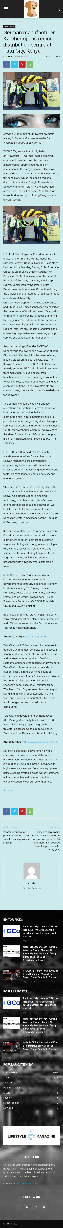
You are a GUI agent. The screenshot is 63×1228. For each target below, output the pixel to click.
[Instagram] (27, 1207)
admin (9, 56)
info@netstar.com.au (28, 1183)
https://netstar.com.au (31, 888)
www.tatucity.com (34, 636)
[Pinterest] (22, 64)
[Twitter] (14, 64)
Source (7, 790)
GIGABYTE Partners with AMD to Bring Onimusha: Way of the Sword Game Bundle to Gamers (40, 974)
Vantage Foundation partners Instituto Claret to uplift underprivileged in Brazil (17, 837)
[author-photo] (32, 878)
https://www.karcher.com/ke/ (40, 742)
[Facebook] (6, 64)
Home (6, 21)
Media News (18, 21)
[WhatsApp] (30, 64)
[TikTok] (35, 1207)
